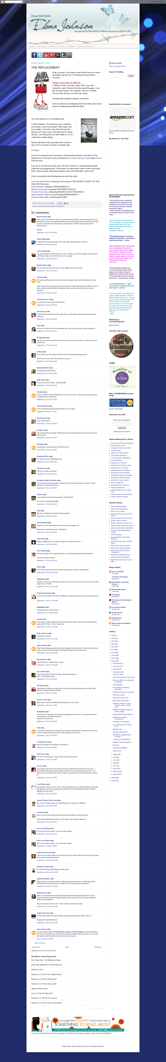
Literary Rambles (118, 571)
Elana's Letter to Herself (119, 520)
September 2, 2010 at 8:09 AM (47, 462)
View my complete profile (117, 66)
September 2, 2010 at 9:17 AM (47, 516)
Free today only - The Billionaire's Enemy (46, 960)
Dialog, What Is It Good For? (120, 485)
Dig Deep (116, 745)
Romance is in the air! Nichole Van (44, 979)
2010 (113, 661)
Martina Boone (42, 217)
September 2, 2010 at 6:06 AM (47, 319)
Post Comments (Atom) (48, 951)
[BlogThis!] (60, 203)
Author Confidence (117, 483)
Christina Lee (41, 468)
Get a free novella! (86, 46)
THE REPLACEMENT (120, 748)
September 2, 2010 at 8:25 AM (47, 488)
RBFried (87, 1046)
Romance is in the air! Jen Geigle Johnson (46, 974)
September (117, 672)
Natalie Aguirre (42, 265)
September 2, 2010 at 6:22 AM (47, 361)
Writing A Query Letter (118, 445)
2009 (113, 778)
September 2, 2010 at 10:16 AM (47, 572)
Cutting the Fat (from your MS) (121, 448)
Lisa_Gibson (41, 671)
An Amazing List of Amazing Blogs (122, 443)
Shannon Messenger (39, 189)
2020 (113, 635)
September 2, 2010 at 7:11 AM (47, 411)
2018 (113, 638)
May (114, 763)
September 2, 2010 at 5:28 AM (47, 244)
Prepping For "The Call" (119, 463)
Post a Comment (39, 943)
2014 (113, 649)
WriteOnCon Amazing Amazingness (120, 718)
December (116, 663)
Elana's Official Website (118, 506)
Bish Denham (41, 418)
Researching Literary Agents (120, 473)
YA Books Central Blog (119, 577)
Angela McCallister (43, 879)
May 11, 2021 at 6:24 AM (45, 939)
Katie (38, 728)
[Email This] (58, 203)
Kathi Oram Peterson (44, 852)
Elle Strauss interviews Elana (120, 555)
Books (53, 46)
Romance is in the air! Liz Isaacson (44, 998)
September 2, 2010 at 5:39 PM (47, 822)
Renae (39, 567)
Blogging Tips (117, 729)
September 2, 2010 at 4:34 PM (47, 778)
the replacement (60, 206)
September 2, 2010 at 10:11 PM (47, 860)
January (116, 774)
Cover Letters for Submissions (121, 458)
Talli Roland (41, 685)
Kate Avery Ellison (43, 828)
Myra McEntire (37, 187)
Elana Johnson (42, 645)
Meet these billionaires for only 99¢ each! (46, 965)
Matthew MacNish (43, 368)
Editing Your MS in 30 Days (120, 453)
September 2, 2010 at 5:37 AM (47, 259)
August (115, 754)
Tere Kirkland (41, 551)
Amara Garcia (42, 929)
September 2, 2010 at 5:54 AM (47, 293)
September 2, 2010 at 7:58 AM (47, 450)
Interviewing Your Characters (120, 470)
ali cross (40, 766)
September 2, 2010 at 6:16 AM (47, 345)
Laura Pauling (41, 251)
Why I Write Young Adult (120, 701)
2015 (113, 647)
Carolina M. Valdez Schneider (47, 480)
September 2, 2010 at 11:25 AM (47, 613)
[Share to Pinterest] (67, 203)
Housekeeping (117, 685)
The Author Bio (116, 450)
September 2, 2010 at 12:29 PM (47, 653)
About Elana (42, 46)
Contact (62, 46)
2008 (113, 781)
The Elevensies (117, 613)
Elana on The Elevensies (119, 509)
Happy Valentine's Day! (39, 988)
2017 (113, 641)
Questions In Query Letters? (120, 480)
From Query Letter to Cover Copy (124, 677)
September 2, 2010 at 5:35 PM (47, 806)
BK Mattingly (41, 338)
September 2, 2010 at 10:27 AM (47, 586)
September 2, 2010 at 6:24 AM (47, 385)
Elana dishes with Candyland (120, 548)
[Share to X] (62, 203)
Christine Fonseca (38, 192)
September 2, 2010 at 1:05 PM (47, 693)
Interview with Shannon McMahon (122, 528)
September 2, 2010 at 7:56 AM (47, 438)
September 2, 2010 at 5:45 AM (47, 271)
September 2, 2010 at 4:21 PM (47, 759)
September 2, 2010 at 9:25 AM (47, 544)
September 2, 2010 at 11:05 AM (47, 601)
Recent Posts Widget (96, 1008)
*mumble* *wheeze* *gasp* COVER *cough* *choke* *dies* (122, 705)
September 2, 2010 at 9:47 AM (47, 560)
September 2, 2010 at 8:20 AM (47, 474)
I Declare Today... (118, 674)
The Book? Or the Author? (121, 722)
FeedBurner (126, 431)
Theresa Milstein (42, 406)
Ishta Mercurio (42, 893)
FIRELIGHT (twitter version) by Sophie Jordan (123, 710)
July (114, 757)
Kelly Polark (41, 380)
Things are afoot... (37, 969)
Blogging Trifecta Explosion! (122, 742)
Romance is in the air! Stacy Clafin (44, 984)
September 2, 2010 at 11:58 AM (47, 627)
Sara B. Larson (42, 700)
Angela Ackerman (43, 913)
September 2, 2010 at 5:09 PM (47, 794)
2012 (113, 655)
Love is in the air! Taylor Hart (41, 993)
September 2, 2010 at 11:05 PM (47, 886)
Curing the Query (116, 460)
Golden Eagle (41, 239)
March (115, 768)
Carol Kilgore (41, 784)
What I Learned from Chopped (123, 714)
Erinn (38, 326)
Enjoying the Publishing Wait (120, 478)
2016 (113, 644)
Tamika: (39, 494)
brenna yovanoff (49, 206)
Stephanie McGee (43, 456)
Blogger (101, 1046)
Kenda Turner (41, 311)
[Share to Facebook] (65, 203)
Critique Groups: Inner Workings (121, 494)
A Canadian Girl (42, 742)
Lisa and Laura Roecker (40, 181)
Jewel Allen (41, 539)
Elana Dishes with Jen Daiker (120, 545)
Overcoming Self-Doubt (118, 455)
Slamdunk (40, 444)
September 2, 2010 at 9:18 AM (47, 532)
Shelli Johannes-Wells (40, 195)
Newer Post (36, 947)
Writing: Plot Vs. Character (119, 468)
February (116, 771)
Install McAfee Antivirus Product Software (69, 932)
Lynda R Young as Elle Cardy (47, 800)
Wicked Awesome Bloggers (121, 623)
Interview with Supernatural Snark (122, 525)
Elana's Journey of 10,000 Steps (121, 518)
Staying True (117, 751)
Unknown (40, 277)
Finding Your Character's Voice (121, 465)
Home (31, 46)
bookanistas (40, 206)
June (115, 760)
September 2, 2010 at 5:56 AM (47, 305)
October (116, 669)
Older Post (97, 947)
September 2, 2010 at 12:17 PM (47, 639)
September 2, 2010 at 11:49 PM (47, 906)
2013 (113, 652)
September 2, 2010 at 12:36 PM (47, 665)
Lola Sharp (40, 812)
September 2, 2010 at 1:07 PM (47, 705)
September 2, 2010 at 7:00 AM (47, 399)
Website (72, 46)
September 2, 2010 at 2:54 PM (47, 721)
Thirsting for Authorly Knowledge (121, 475)
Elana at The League (118, 511)
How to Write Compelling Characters (121, 688)
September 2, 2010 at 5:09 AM (47, 232)
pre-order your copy (82, 158)
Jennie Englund (42, 523)
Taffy (38, 511)
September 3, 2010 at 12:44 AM (47, 923)
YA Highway (116, 595)
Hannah (39, 619)
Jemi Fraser (41, 754)
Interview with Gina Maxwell (120, 557)
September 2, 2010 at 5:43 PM (47, 834)
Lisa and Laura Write (119, 607)
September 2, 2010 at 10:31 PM (47, 872)
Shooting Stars (117, 618)
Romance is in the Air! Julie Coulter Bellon (46, 1003)
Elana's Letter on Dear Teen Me (121, 523)
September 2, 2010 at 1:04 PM (47, 679)
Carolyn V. (40, 430)
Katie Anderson (42, 633)
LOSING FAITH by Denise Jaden (123, 692)
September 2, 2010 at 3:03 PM (47, 747)
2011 (113, 658)
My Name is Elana (119, 695)
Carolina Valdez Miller (39, 197)
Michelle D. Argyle (43, 867)
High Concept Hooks (118, 488)
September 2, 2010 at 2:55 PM (47, 735)
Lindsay (39, 352)
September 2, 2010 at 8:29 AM (47, 504)
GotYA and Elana (116, 535)
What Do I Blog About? (120, 732)
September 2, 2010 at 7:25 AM (47, 423)
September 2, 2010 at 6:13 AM (47, 331)
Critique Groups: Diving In (119, 497)
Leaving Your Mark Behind (121, 739)
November (116, 666)
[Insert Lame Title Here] (120, 698)
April (114, 766)
